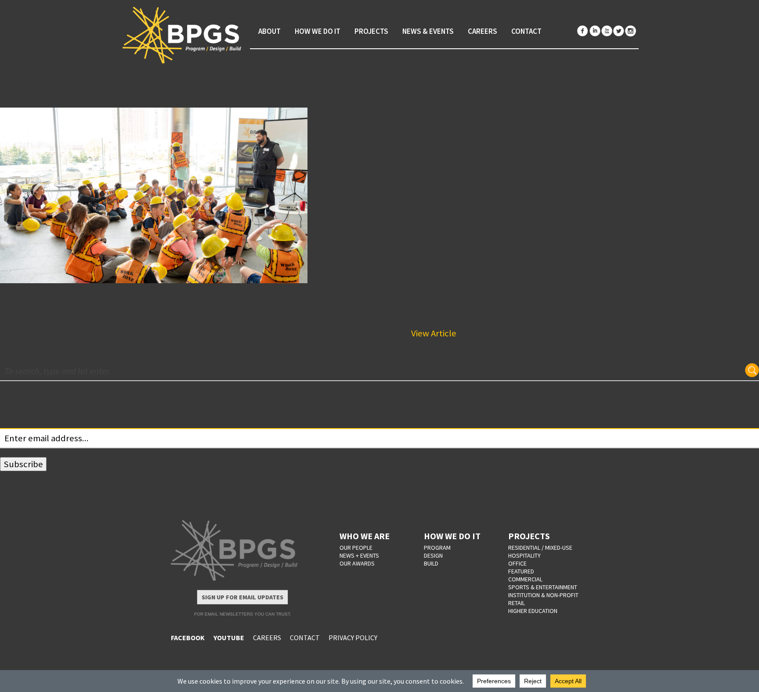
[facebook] (583, 30)
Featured (521, 571)
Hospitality (524, 555)
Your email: (21, 421)
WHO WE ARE (365, 535)
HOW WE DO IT (452, 535)
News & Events (428, 31)
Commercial (525, 579)
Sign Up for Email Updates (242, 597)
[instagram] (630, 30)
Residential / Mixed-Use (540, 547)
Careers (482, 31)
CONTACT (305, 638)
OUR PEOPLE (356, 547)
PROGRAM (437, 547)
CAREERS (267, 638)
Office (517, 563)
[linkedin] (594, 30)
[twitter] (618, 30)
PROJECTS (529, 535)
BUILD (431, 563)
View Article (433, 333)
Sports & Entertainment (542, 587)
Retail (516, 603)
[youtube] (606, 30)
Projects (371, 31)
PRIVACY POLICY (353, 638)
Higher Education (532, 611)
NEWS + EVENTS (359, 555)
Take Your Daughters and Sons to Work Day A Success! (185, 296)
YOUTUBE (228, 638)
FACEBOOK (188, 638)
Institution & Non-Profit (543, 595)
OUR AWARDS (357, 563)
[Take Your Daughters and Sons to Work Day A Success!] (379, 195)
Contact (526, 31)
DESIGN (433, 555)
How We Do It (317, 31)
